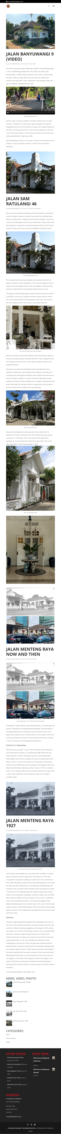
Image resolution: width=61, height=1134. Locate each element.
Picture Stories (37, 208)
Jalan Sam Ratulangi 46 (21, 201)
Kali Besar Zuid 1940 (13, 1078)
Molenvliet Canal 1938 (14, 1084)
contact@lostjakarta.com (13, 1116)
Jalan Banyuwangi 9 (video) (30, 56)
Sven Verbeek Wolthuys (14, 64)
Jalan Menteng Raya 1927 (30, 823)
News (30, 64)
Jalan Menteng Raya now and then (30, 651)
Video (34, 64)
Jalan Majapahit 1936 (13, 1071)
